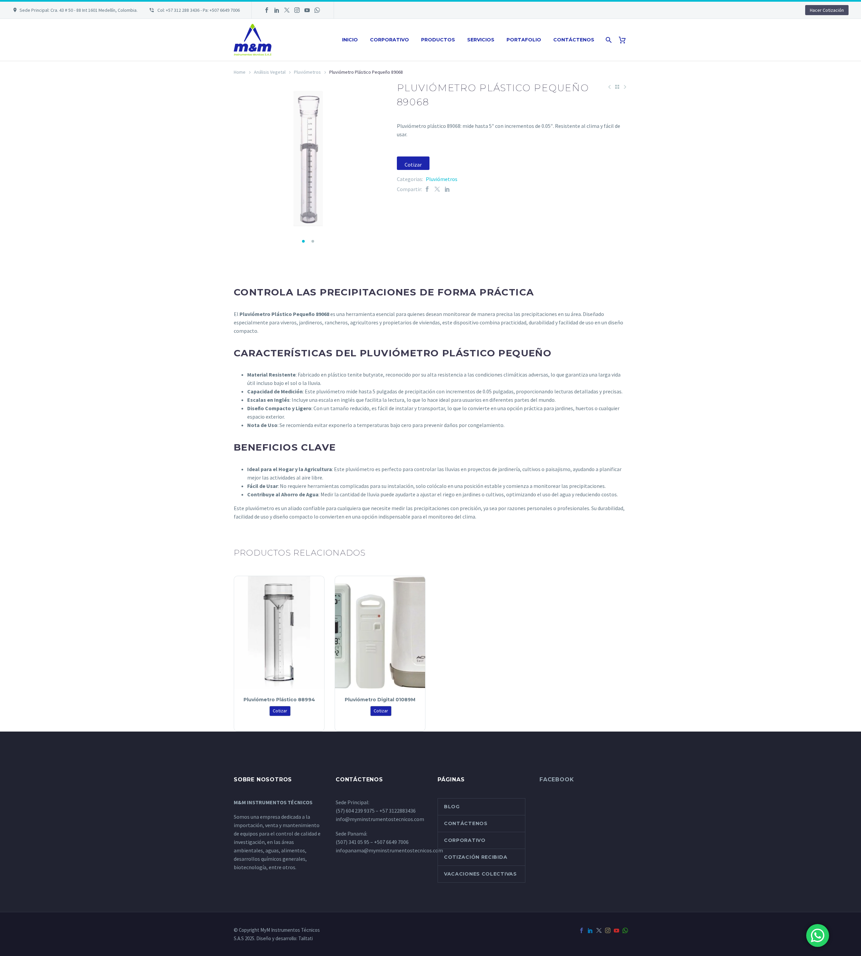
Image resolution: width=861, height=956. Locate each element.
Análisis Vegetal (270, 72)
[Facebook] (267, 10)
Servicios (480, 40)
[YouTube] (307, 10)
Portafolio (524, 40)
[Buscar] (607, 40)
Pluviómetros (307, 72)
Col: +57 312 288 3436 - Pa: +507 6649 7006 (198, 10)
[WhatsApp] (317, 10)
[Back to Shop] (617, 87)
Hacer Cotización (827, 10)
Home (240, 72)
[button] (303, 241)
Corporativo (389, 40)
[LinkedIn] (277, 10)
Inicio (350, 40)
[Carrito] (624, 40)
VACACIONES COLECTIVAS (480, 874)
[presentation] (242, 160)
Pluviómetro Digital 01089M (380, 700)
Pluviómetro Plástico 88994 (279, 700)
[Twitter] (287, 10)
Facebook (556, 779)
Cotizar (413, 164)
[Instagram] (297, 10)
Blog (452, 807)
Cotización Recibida (475, 857)
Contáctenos (573, 40)
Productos (438, 40)
